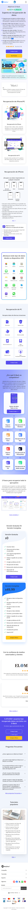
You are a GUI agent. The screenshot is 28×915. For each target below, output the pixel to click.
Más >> (14, 221)
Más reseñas (13, 711)
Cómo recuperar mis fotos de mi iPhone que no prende (13, 824)
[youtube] (14, 882)
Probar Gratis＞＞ (14, 411)
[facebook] (17, 882)
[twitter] (19, 882)
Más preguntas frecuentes (13, 793)
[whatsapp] (22, 882)
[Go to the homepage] (5, 2)
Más (13, 857)
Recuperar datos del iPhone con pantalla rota (14, 204)
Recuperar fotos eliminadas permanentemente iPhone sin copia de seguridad (13, 839)
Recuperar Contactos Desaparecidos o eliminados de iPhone (12, 217)
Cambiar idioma (14, 892)
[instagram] (25, 882)
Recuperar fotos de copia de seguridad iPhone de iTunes (13, 831)
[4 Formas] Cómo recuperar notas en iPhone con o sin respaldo (13, 848)
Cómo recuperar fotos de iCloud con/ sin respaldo (12, 827)
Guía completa (13, 515)
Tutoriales (4, 874)
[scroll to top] (25, 901)
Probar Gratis (9, 238)
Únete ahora (24, 888)
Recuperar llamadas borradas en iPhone (12, 211)
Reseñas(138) (18, 46)
